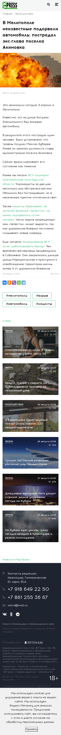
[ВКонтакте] (5, 283)
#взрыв (42, 295)
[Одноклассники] (9, 283)
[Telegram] (24, 283)
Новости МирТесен (16, 559)
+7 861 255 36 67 (28, 597)
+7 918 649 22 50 (28, 589)
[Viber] (14, 283)
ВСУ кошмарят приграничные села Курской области (26, 180)
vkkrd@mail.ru (18, 605)
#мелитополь (16, 295)
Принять (31, 729)
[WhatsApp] (19, 283)
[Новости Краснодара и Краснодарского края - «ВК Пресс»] (10, 5)
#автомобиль (16, 304)
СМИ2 (7, 321)
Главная (7, 13)
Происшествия (24, 13)
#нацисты (44, 304)
